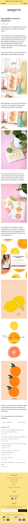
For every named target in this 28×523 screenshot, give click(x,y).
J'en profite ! (18, 265)
